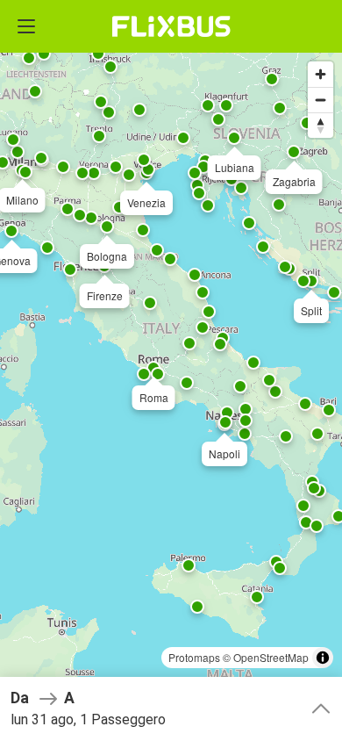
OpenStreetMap (271, 657)
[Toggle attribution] (322, 657)
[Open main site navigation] (26, 26)
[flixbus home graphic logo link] (171, 26)
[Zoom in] (320, 74)
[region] (171, 370)
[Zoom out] (320, 99)
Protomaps (194, 657)
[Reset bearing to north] (320, 125)
